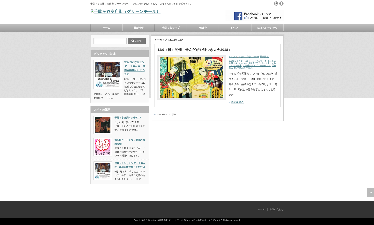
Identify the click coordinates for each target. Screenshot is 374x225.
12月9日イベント (237, 61)
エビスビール (252, 61)
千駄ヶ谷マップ (171, 27)
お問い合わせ (277, 209)
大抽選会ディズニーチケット (257, 65)
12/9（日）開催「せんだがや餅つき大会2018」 (194, 50)
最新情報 (139, 27)
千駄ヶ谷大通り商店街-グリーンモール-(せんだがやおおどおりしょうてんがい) (184, 220)
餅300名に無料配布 (243, 68)
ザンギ (263, 61)
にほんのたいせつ (267, 27)
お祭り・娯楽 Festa (248, 56)
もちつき (242, 63)
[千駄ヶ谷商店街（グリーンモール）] (126, 11)
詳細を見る (237, 102)
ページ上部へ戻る (370, 192)
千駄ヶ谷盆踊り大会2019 (128, 117)
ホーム (106, 27)
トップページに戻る (166, 114)
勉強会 (203, 27)
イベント (235, 27)
